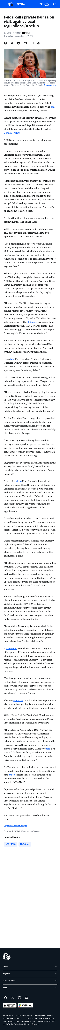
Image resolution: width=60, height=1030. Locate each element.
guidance (18, 700)
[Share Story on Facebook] (5, 43)
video (19, 481)
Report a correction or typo (15, 825)
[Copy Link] (38, 43)
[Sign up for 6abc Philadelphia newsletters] (26, 998)
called (12, 774)
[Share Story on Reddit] (18, 43)
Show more (49, 85)
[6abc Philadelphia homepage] (11, 4)
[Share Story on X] (11, 43)
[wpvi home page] (6, 956)
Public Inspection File (11, 1021)
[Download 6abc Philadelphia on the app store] (10, 1005)
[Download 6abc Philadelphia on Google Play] (25, 1005)
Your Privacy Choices (24, 1015)
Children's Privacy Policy (43, 1015)
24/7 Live (21, 4)
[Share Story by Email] (32, 43)
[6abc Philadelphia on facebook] (5, 998)
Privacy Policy (8, 1015)
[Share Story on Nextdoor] (25, 43)
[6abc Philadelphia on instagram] (19, 998)
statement (32, 321)
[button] (4, 4)
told (12, 358)
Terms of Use (32, 1018)
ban (53, 106)
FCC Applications (28, 1021)
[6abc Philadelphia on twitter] (12, 998)
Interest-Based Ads (46, 1018)
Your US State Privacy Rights (13, 1018)
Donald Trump (12, 132)
